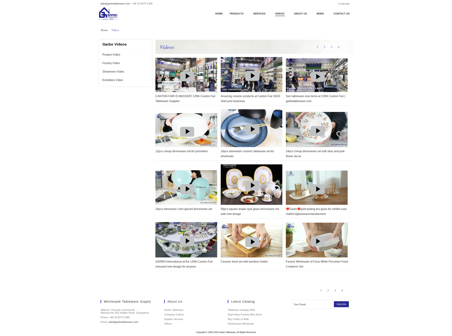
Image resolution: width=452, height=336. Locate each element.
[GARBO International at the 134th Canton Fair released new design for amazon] (187, 243)
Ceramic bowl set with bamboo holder (244, 261)
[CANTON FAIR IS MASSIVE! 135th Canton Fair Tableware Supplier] (187, 79)
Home (219, 13)
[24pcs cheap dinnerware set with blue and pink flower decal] (318, 133)
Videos (280, 13)
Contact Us (342, 13)
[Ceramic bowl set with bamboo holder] (252, 244)
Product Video (111, 54)
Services (259, 13)
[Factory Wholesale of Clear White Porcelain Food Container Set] (318, 244)
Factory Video (111, 63)
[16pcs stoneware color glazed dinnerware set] (187, 191)
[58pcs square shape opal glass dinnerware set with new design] (252, 188)
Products (237, 13)
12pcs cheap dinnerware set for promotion (181, 151)
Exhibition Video (112, 80)
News (321, 13)
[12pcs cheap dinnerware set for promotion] (187, 134)
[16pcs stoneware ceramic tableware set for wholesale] (252, 131)
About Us (301, 13)
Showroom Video (113, 71)
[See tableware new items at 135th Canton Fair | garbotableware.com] (318, 79)
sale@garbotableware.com (115, 3)
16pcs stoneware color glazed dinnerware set (183, 208)
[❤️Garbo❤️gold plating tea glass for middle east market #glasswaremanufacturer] (318, 191)
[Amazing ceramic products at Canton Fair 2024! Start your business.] (252, 78)
